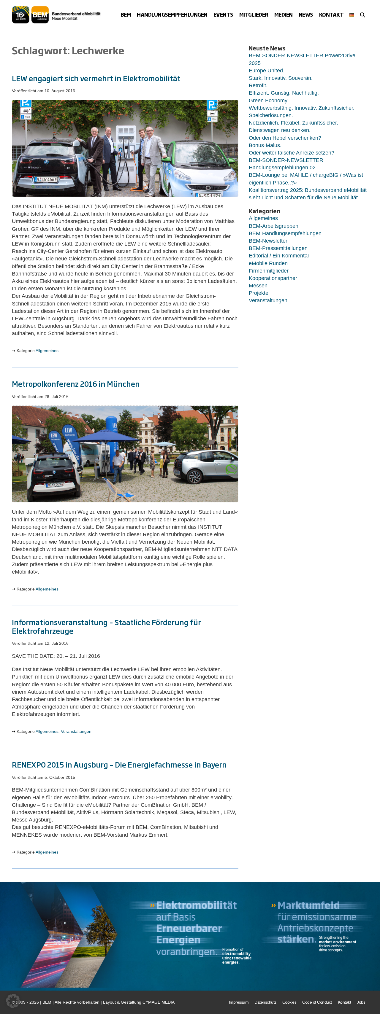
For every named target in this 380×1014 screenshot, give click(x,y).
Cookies (289, 1002)
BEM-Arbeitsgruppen (273, 226)
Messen (258, 286)
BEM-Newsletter (268, 241)
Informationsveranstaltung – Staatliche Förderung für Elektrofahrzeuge (106, 626)
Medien (283, 14)
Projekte (258, 293)
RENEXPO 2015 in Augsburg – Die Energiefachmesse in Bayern (119, 764)
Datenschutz (265, 1002)
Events (223, 14)
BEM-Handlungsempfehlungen (285, 233)
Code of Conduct (317, 1002)
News (306, 14)
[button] (362, 15)
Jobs (361, 1002)
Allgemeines (47, 350)
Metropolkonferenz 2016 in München (76, 383)
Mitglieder (253, 14)
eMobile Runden (268, 263)
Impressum (239, 1002)
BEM (126, 14)
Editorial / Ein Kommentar (279, 256)
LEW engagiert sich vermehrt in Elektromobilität (96, 78)
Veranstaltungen (76, 731)
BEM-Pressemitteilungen (278, 248)
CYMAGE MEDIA (158, 1002)
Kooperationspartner (273, 278)
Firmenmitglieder (269, 271)
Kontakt (331, 14)
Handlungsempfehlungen (172, 14)
